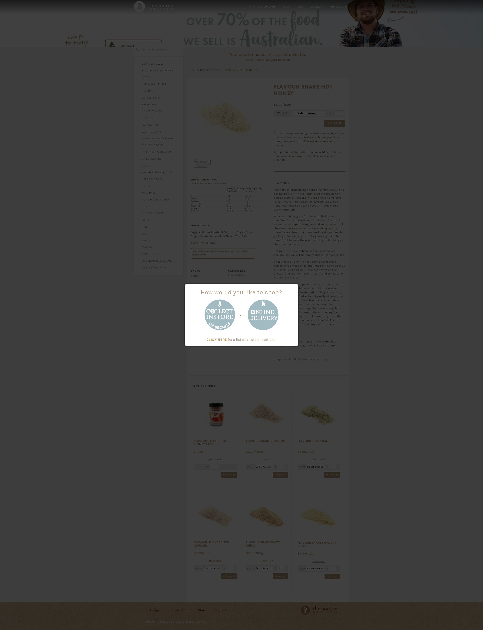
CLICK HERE (216, 340)
